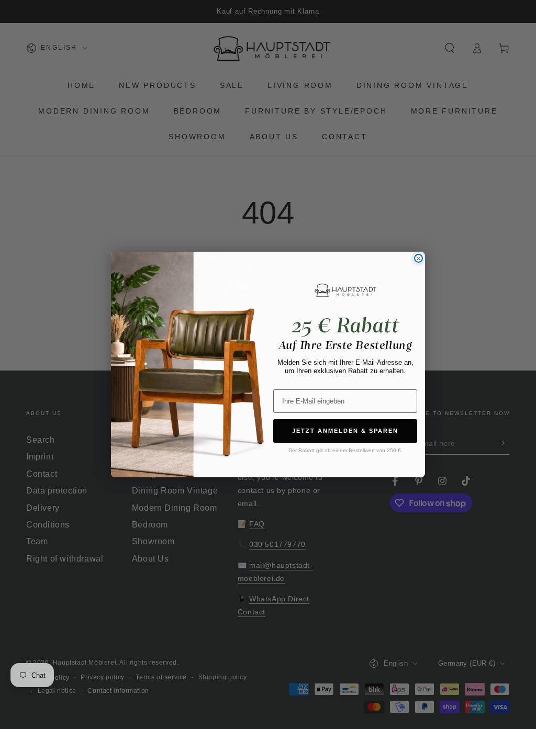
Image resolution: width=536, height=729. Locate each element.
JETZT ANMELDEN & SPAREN (345, 431)
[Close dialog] (418, 258)
